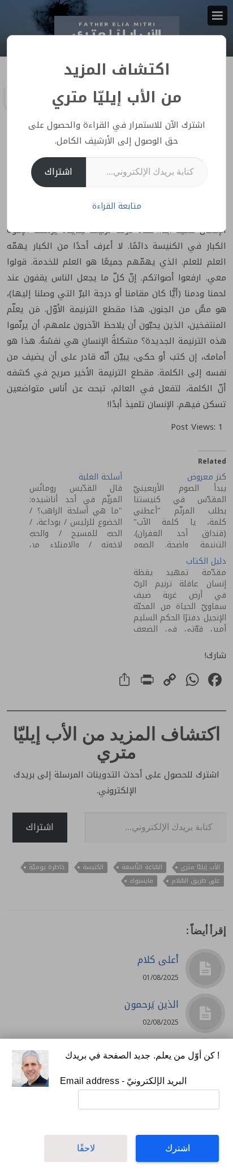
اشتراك (58, 171)
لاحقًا (86, 1148)
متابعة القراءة (116, 206)
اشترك (177, 1148)
